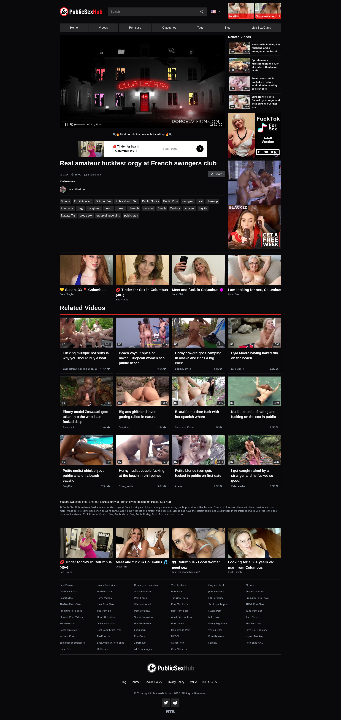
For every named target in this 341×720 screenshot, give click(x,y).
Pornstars (135, 27)
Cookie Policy (153, 682)
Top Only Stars (179, 597)
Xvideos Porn (67, 636)
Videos (103, 27)
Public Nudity (150, 201)
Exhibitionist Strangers (72, 642)
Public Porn (170, 201)
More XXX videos (106, 617)
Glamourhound (142, 604)
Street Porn (177, 642)
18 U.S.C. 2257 (211, 682)
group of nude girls (108, 215)
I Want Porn (214, 610)
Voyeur (65, 201)
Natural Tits (68, 215)
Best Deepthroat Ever (109, 629)
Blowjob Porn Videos (71, 617)
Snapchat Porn (142, 591)
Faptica (212, 642)
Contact (135, 682)
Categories (169, 27)
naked (121, 208)
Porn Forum (141, 597)
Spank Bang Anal (143, 617)
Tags (200, 27)
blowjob (134, 208)
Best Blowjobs (67, 585)
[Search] (202, 11)
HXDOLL (176, 636)
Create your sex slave (146, 585)
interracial (67, 208)
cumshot (148, 208)
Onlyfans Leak (216, 585)
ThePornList (103, 636)
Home (74, 27)
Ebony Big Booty (217, 623)
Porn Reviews (216, 636)
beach (108, 208)
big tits (203, 208)
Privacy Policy (175, 682)
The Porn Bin (104, 610)
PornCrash (140, 636)
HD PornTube (216, 597)
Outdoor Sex (103, 201)
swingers (188, 201)
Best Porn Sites (179, 610)
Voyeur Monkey (254, 636)
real (200, 201)
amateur (189, 208)
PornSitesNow (142, 610)
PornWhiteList (67, 623)
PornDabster (178, 623)
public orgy (131, 215)
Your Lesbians (179, 585)
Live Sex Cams (261, 27)
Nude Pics (65, 649)
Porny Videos (104, 597)
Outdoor (175, 208)
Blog (228, 27)
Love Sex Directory (256, 629)
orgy (80, 208)
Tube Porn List (254, 610)
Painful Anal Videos (107, 585)
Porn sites (176, 591)
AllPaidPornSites (255, 604)
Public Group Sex (127, 201)
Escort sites (66, 597)
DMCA (193, 682)
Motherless (103, 649)
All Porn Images (143, 649)
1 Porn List (140, 642)
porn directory (216, 591)
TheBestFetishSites (71, 604)
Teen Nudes (252, 617)
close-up (212, 201)
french (162, 208)
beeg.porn (140, 629)
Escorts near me (255, 591)
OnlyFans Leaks (69, 591)
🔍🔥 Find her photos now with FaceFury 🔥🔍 (142, 134)
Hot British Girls (142, 623)
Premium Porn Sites (71, 610)
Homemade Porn (180, 629)
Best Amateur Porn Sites (110, 642)
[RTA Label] (170, 711)
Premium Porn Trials (257, 597)
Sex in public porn (218, 604)
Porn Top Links (179, 604)
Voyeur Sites (215, 629)
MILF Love (214, 617)
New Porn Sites (105, 604)
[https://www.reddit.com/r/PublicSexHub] (175, 702)
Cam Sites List (179, 649)
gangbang (94, 208)
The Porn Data (254, 623)
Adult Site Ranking (181, 617)
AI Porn (250, 585)
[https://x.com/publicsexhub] (166, 702)
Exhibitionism (82, 201)
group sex (86, 215)
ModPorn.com (105, 591)
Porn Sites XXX (254, 642)
